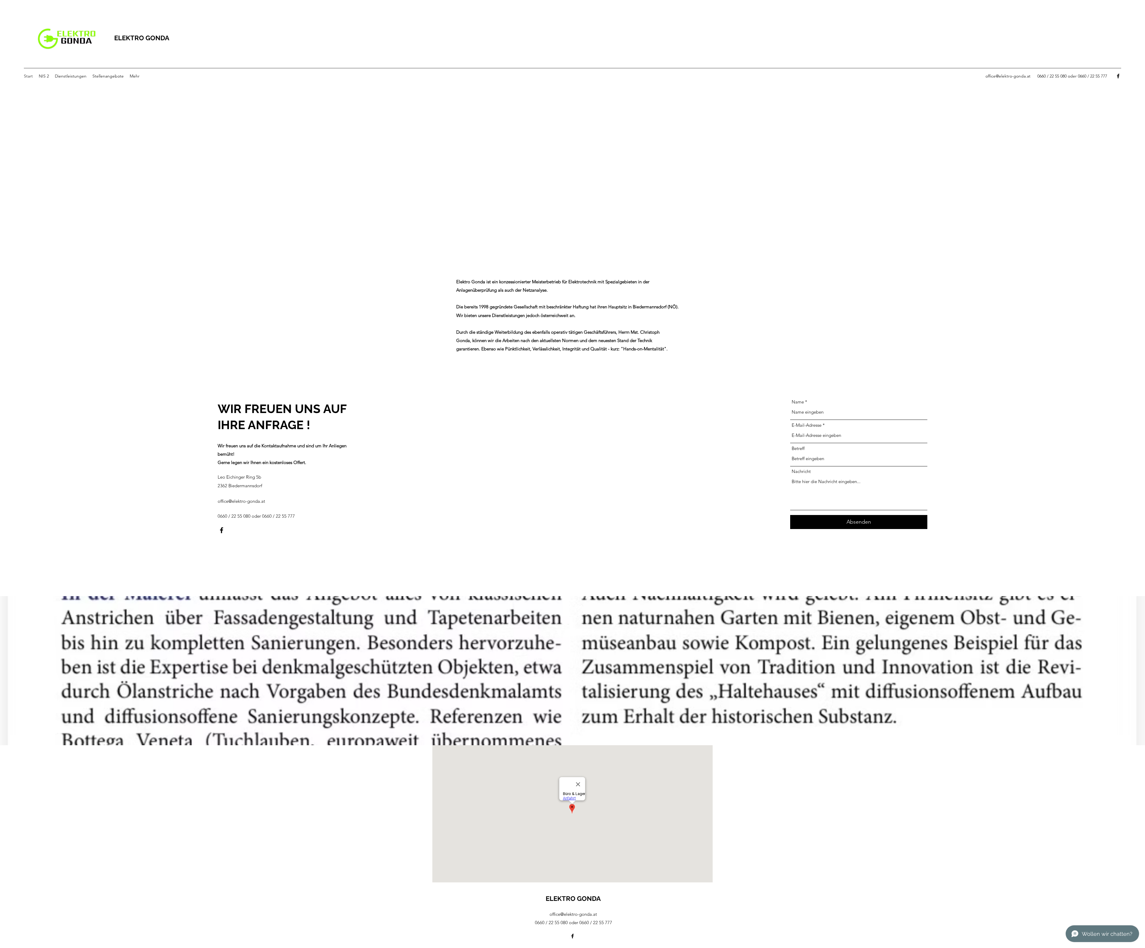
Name (798, 402)
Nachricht (801, 471)
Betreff (798, 448)
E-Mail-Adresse (806, 425)
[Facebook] (1118, 76)
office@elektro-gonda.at (1007, 76)
